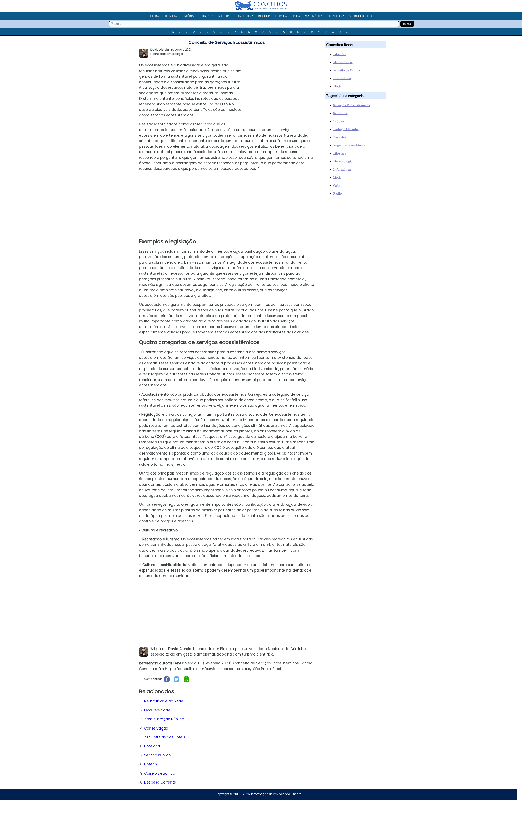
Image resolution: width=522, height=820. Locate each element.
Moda (337, 86)
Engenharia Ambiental (349, 145)
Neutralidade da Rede (163, 701)
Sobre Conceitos (361, 16)
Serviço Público (157, 755)
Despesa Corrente (160, 782)
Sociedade (225, 16)
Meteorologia (343, 62)
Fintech (150, 764)
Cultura (153, 16)
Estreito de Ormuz (346, 70)
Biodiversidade (157, 710)
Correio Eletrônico (159, 773)
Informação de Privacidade (270, 794)
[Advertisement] (283, 88)
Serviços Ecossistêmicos (351, 105)
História (188, 16)
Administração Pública (164, 719)
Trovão (338, 121)
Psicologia (245, 16)
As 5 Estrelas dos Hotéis (164, 737)
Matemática (314, 16)
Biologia (264, 16)
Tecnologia (335, 16)
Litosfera (339, 54)
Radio (337, 193)
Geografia (206, 16)
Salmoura (340, 113)
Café (336, 186)
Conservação (156, 728)
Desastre (339, 137)
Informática (342, 78)
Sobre (297, 794)
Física (296, 16)
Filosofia (170, 16)
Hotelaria (152, 746)
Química (281, 16)
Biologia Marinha (346, 129)
